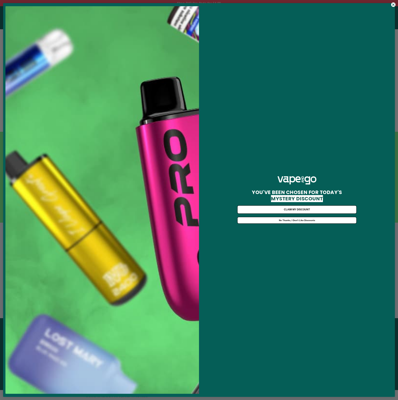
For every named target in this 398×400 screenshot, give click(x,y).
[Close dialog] (393, 4)
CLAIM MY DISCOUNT (297, 209)
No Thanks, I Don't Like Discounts (297, 220)
